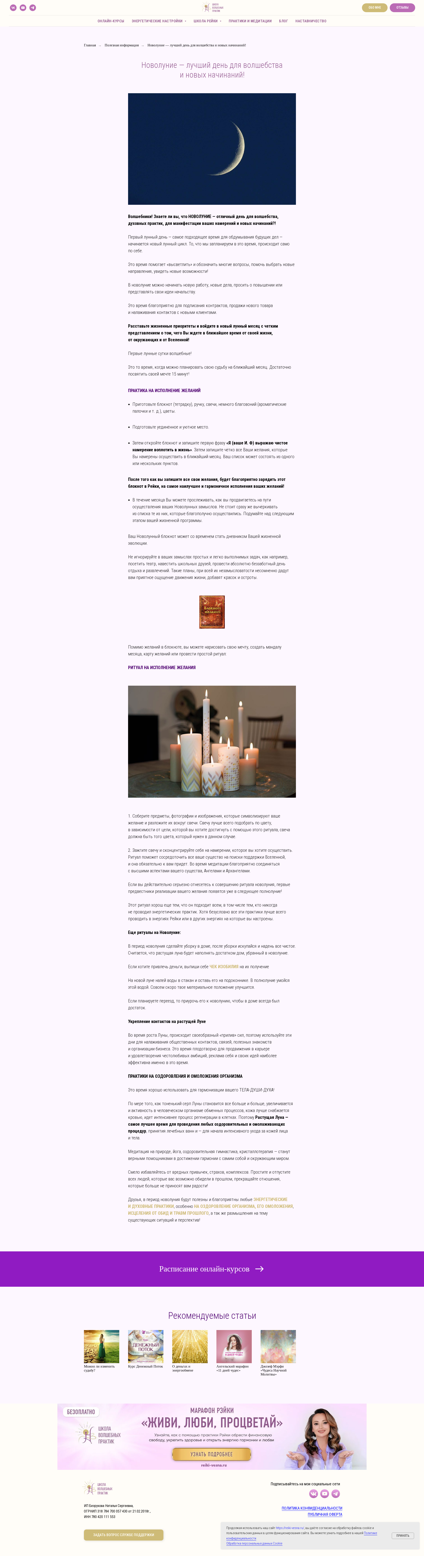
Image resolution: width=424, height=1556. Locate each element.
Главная (90, 45)
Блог (283, 21)
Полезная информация (122, 45)
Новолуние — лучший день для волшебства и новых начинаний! (197, 45)
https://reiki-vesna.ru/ (290, 1528)
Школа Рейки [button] (206, 21)
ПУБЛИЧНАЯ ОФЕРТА (325, 1514)
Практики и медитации (250, 21)
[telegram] (32, 7)
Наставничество (310, 21)
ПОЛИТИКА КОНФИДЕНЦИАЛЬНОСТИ (312, 1508)
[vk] (13, 7)
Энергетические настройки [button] (158, 21)
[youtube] (23, 7)
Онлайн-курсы (111, 21)
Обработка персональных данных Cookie (254, 1543)
